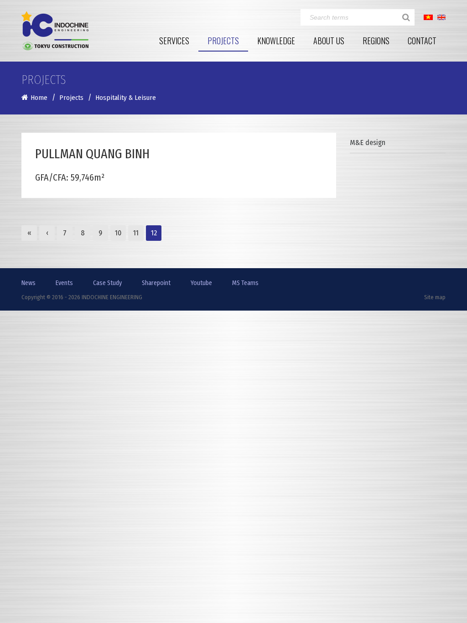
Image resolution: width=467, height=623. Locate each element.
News (28, 283)
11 (136, 232)
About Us (328, 41)
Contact (422, 41)
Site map (435, 297)
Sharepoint (156, 283)
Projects (223, 41)
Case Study (107, 283)
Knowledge (276, 41)
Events (64, 283)
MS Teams (245, 283)
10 (118, 232)
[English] (441, 16)
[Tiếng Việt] (428, 16)
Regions (376, 41)
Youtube (201, 283)
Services (174, 41)
